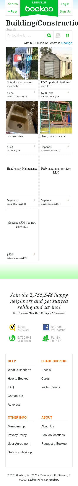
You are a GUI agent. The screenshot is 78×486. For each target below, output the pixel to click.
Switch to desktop (20, 452)
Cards (45, 378)
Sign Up (65, 11)
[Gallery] (67, 35)
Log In (65, 4)
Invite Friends (50, 387)
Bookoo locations (53, 435)
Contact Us (15, 396)
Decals (46, 370)
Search (13, 4)
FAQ (11, 387)
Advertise (14, 404)
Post (12, 11)
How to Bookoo (18, 378)
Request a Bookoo (54, 443)
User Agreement (19, 443)
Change (66, 43)
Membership (16, 426)
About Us (47, 426)
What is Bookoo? (19, 370)
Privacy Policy (17, 435)
